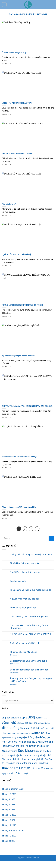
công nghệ (9, 722)
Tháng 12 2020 (9, 825)
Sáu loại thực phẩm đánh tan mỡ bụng (28, 661)
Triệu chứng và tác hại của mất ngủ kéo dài (30, 590)
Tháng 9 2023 (8, 799)
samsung (12, 751)
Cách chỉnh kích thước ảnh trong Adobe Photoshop (29, 626)
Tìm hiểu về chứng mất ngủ (23, 607)
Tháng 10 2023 (9, 794)
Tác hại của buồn (18, 581)
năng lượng (17, 737)
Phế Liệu (22, 741)
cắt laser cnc (31, 723)
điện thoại (22, 773)
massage (11, 733)
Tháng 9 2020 (8, 841)
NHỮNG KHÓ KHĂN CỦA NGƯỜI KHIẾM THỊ (30, 634)
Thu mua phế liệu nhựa (14, 759)
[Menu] (4, 4)
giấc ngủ (35, 728)
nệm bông (28, 737)
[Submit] (51, 538)
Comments (14, 655)
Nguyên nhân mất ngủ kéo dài (24, 598)
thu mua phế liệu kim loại (15, 755)
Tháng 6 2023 (8, 809)
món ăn (39, 732)
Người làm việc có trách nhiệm (25, 572)
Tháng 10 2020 (9, 835)
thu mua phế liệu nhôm (41, 755)
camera (46, 718)
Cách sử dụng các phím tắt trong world (29, 616)
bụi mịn (39, 717)
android (15, 717)
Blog (31, 717)
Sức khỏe (25, 750)
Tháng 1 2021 (8, 820)
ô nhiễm (11, 773)
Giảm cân (25, 728)
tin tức (24, 768)
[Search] (53, 4)
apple (23, 717)
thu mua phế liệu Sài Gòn (40, 759)
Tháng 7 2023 (8, 804)
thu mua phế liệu (42, 751)
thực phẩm (10, 768)
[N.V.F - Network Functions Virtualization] (28, 4)
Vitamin (45, 768)
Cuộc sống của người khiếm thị (25, 643)
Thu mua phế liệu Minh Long (23, 652)
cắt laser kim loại (44, 723)
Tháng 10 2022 (9, 815)
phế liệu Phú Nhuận (25, 745)
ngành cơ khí (6, 738)
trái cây (35, 768)
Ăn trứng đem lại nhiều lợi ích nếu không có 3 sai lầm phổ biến (31, 679)
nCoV (47, 733)
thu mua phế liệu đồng (36, 763)
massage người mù (25, 733)
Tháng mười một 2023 (12, 789)
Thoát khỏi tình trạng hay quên (24, 563)
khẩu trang (45, 728)
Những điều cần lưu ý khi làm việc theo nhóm (31, 554)
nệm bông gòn (43, 737)
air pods (6, 717)
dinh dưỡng (10, 728)
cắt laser (20, 723)
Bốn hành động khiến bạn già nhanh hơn (29, 669)
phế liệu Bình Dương (37, 741)
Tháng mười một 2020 (12, 830)
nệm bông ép (9, 741)
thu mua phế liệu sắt (13, 763)
